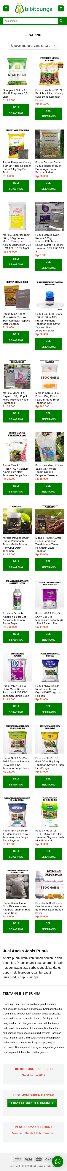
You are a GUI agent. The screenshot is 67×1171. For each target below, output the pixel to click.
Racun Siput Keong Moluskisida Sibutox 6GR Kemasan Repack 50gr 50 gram (16, 319)
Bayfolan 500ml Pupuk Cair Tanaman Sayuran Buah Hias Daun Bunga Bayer (49, 908)
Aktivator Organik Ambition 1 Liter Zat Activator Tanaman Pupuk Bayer (14, 618)
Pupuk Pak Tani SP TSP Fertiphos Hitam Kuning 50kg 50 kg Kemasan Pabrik (49, 95)
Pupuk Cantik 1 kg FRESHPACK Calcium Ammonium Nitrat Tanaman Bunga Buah (16, 470)
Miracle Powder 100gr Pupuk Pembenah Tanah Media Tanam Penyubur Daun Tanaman (48, 544)
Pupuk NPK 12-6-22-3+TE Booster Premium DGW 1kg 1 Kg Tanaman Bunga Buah (16, 763)
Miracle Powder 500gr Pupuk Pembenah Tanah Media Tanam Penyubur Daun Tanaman (16, 544)
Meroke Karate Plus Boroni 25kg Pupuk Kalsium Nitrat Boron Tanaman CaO (47, 398)
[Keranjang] (61, 8)
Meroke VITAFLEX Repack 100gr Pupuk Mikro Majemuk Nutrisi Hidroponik (16, 398)
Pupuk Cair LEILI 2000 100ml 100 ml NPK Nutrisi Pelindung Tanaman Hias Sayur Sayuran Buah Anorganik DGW (48, 322)
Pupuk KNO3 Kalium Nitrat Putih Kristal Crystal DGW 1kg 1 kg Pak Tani (48, 691)
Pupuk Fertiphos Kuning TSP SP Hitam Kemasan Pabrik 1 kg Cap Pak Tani (17, 167)
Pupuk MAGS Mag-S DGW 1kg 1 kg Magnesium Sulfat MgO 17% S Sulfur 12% (49, 618)
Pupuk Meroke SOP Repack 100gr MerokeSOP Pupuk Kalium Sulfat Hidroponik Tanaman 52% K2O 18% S (49, 243)
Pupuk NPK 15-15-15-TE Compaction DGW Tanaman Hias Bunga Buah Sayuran (16, 835)
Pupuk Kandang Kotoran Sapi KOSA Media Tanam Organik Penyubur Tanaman (49, 470)
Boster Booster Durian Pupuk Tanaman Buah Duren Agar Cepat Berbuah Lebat (48, 167)
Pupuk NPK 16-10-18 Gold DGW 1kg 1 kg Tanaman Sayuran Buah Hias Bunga (49, 763)
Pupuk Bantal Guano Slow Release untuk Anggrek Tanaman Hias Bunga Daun (16, 908)
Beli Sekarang (16, 110)
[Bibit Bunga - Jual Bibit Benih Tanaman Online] (33, 8)
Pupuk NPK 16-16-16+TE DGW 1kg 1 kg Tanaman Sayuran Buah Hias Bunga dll (49, 835)
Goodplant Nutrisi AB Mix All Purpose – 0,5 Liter (15, 93)
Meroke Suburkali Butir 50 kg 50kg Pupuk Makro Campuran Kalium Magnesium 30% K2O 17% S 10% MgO (17, 241)
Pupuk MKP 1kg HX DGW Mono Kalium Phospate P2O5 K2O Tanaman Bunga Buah (16, 691)
